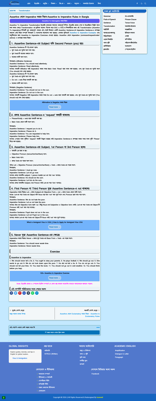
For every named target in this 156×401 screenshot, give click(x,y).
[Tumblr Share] (28, 293)
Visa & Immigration (20, 358)
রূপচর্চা (82, 364)
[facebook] (137, 3)
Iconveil (100, 397)
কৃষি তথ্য (83, 357)
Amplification (120, 350)
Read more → (54, 107)
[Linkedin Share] (24, 293)
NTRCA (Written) (51, 354)
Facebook (95, 374)
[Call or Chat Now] (3, 397)
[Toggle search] (145, 3)
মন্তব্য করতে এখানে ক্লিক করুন (56, 332)
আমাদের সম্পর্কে (43, 374)
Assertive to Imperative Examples (83, 33)
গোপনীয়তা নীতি (43, 380)
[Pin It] (20, 293)
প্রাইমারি (47, 350)
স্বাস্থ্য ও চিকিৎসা (85, 350)
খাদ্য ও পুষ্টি (84, 354)
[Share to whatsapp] (32, 293)
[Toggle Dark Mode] (141, 3)
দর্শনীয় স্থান (83, 361)
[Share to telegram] (37, 293)
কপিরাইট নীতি (42, 384)
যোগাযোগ (41, 391)
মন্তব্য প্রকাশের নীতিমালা (46, 387)
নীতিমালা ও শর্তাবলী (44, 377)
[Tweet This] (15, 293)
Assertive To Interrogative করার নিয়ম (54, 21)
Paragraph (119, 357)
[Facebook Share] (11, 293)
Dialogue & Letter (122, 354)
